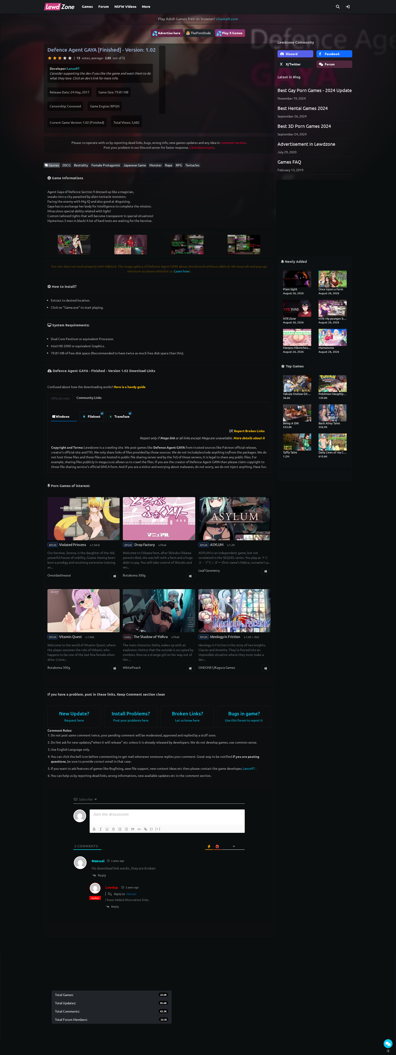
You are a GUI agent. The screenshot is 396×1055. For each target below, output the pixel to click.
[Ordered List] (120, 829)
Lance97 (73, 68)
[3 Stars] (60, 58)
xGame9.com (227, 18)
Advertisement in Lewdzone (306, 144)
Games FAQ (289, 162)
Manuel (131, 894)
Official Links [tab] (60, 398)
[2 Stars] (54, 58)
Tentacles (192, 165)
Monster (155, 165)
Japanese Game (135, 165)
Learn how (181, 271)
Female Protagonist (105, 165)
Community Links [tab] (89, 397)
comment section (233, 142)
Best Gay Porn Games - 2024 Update (315, 90)
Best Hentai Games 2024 (303, 108)
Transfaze (121, 416)
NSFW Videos (125, 6)
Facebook (332, 54)
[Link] (145, 829)
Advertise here (166, 33)
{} (151, 829)
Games (87, 6)
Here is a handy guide (130, 387)
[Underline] (107, 829)
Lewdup (111, 887)
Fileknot (93, 416)
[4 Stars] (65, 58)
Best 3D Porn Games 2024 (304, 126)
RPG (179, 165)
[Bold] (94, 829)
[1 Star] (49, 58)
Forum (103, 6)
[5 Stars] (70, 58)
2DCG (66, 165)
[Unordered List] (126, 829)
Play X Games (229, 33)
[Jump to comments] (388, 1043)
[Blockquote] (132, 829)
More (146, 6)
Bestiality (81, 165)
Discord (291, 54)
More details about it (249, 438)
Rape (168, 165)
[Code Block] (139, 829)
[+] (157, 829)
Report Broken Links (249, 431)
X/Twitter (293, 64)
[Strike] (113, 829)
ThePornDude (201, 33)
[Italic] (100, 829)
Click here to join (202, 147)
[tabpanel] (159, 415)
